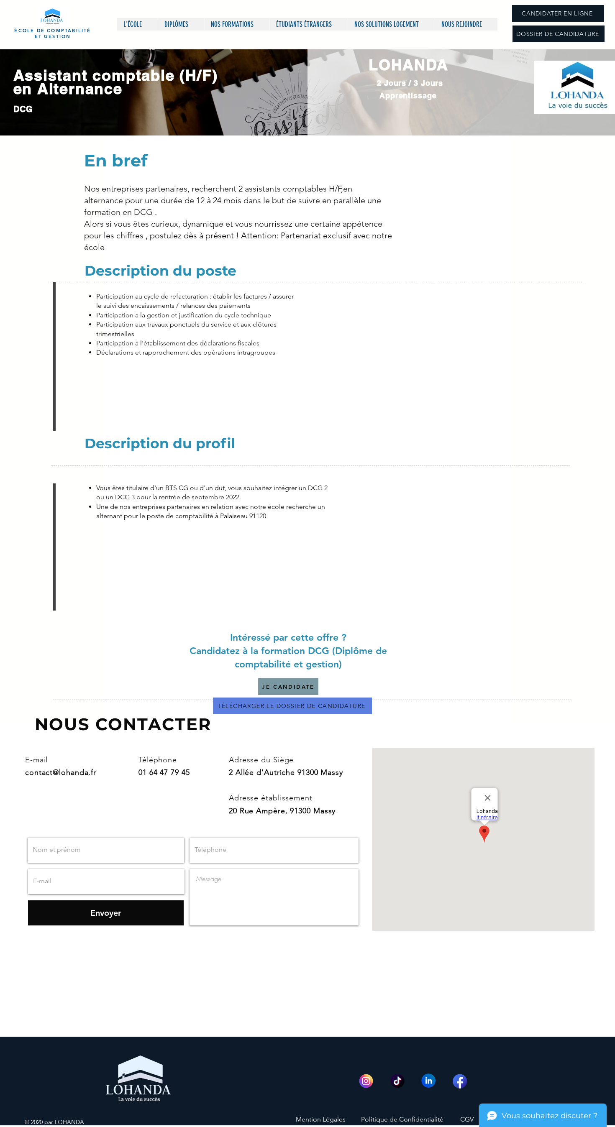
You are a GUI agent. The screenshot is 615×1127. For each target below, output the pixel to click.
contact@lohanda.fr (60, 772)
